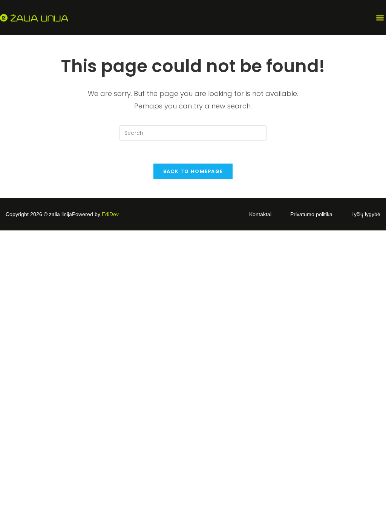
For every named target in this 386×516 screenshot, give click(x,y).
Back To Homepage (193, 171)
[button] (380, 17)
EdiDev (110, 214)
